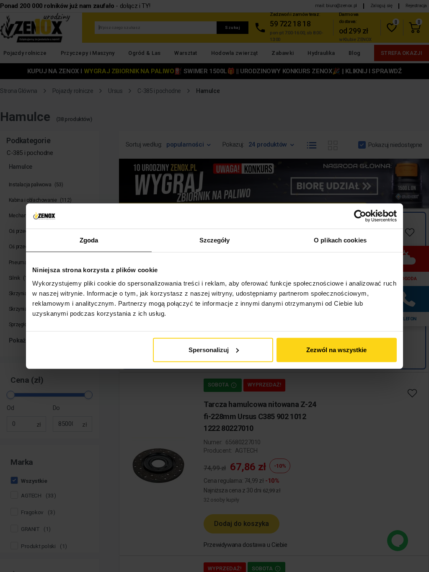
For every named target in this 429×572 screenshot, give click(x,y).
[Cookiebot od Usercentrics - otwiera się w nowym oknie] (360, 216)
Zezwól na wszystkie (336, 349)
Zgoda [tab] (89, 240)
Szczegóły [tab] (214, 240)
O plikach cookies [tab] (340, 240)
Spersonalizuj (209, 349)
